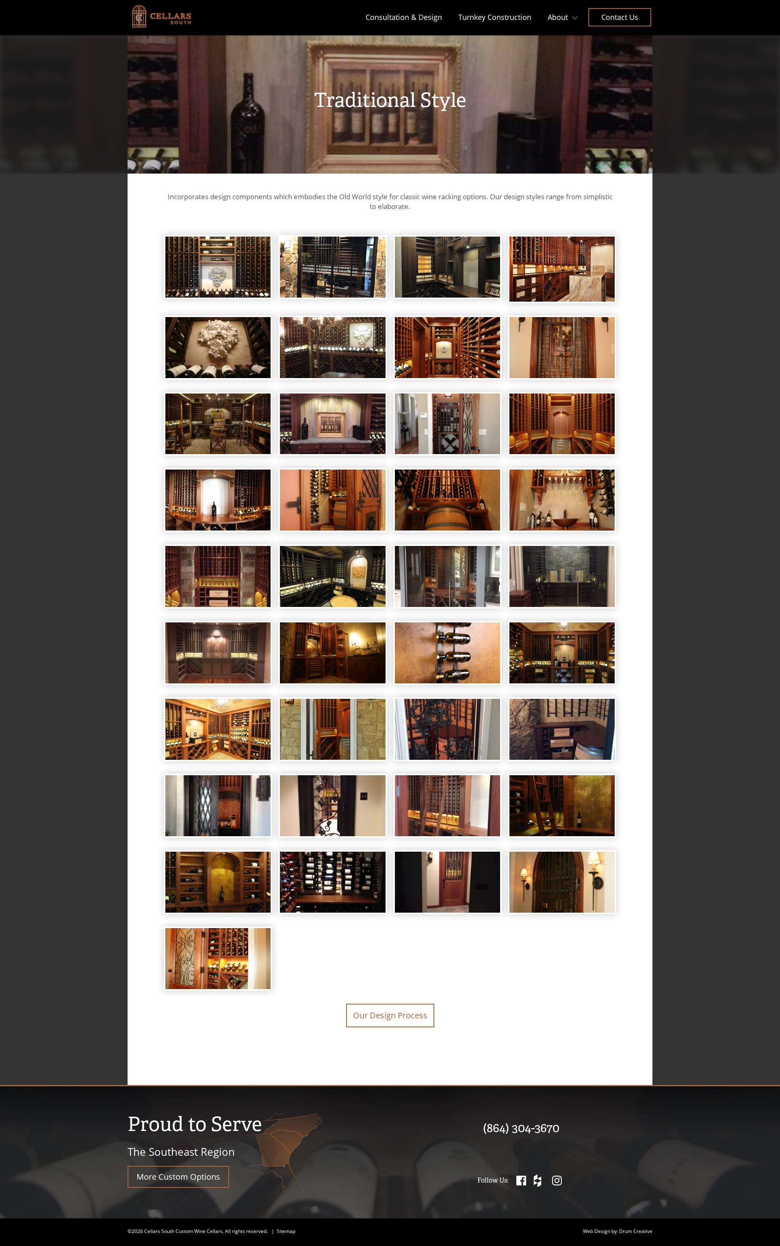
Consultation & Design (404, 17)
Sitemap (286, 1231)
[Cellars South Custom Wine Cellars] (161, 16)
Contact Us (619, 17)
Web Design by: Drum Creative (617, 1231)
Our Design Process (390, 1015)
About (558, 17)
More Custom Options (178, 1176)
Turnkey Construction (494, 17)
